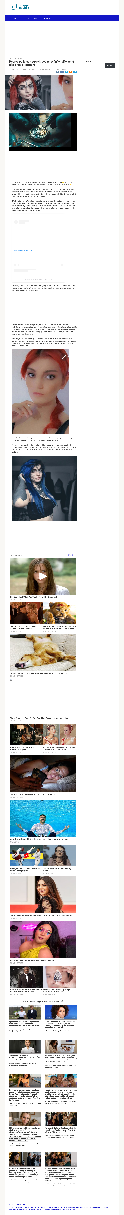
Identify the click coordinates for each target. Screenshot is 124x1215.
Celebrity (37, 18)
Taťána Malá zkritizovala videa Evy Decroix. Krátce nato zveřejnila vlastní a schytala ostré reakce (25, 1058)
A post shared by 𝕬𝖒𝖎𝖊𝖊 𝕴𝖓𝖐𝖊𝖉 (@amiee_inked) (38, 279)
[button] (43, 132)
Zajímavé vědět (25, 18)
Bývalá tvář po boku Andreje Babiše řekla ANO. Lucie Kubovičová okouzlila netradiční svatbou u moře (24, 1023)
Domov (13, 18)
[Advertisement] (62, 37)
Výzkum (88, 62)
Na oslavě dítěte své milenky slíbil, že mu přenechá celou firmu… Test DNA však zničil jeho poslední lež (60, 1130)
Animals (47, 18)
